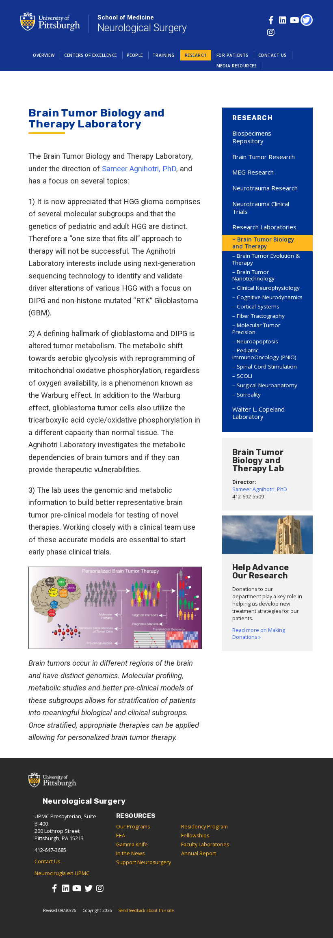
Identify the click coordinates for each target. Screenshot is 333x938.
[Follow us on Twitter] (306, 20)
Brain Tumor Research (263, 157)
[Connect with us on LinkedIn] (283, 20)
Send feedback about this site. (146, 910)
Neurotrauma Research (265, 188)
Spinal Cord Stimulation (267, 366)
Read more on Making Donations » (258, 634)
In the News (130, 853)
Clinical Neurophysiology (268, 287)
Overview (43, 55)
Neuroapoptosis (257, 341)
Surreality (249, 394)
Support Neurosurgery (143, 862)
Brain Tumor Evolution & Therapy (266, 259)
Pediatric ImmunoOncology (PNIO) (264, 354)
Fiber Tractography (261, 315)
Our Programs (133, 826)
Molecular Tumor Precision (256, 328)
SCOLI (244, 376)
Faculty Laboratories (205, 844)
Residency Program (204, 826)
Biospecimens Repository (251, 137)
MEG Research (253, 172)
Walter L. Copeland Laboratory (258, 413)
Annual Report (198, 853)
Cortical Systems (258, 306)
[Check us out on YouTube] (295, 20)
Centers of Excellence (90, 55)
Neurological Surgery (142, 24)
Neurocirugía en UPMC (62, 873)
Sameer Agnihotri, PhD (139, 168)
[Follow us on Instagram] (271, 32)
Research (196, 55)
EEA (120, 835)
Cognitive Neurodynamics (270, 297)
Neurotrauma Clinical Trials (260, 208)
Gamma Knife (132, 844)
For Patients (232, 55)
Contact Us (272, 55)
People (135, 55)
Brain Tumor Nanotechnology (253, 275)
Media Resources (236, 66)
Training (164, 55)
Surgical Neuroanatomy (267, 385)
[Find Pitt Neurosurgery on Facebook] (271, 20)
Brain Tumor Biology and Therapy (263, 243)
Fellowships (195, 835)
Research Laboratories (264, 227)
